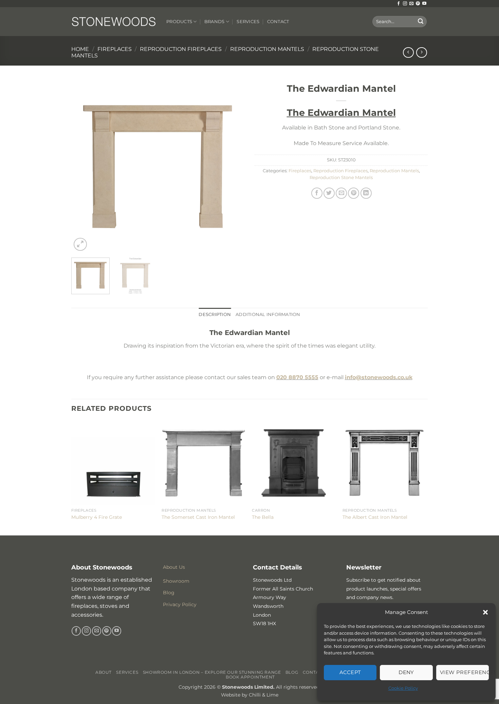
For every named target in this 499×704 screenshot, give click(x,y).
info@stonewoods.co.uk (378, 377)
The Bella (263, 517)
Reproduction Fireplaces (181, 49)
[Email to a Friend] (341, 193)
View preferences (464, 672)
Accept (350, 672)
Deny (406, 672)
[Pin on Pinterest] (353, 193)
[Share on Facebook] (316, 193)
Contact (278, 21)
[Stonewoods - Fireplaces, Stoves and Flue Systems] (113, 21)
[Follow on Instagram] (405, 3)
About (103, 672)
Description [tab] (215, 314)
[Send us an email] (411, 3)
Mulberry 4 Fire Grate (96, 517)
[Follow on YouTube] (424, 3)
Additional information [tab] (268, 314)
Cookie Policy (403, 688)
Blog (291, 672)
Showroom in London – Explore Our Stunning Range (212, 672)
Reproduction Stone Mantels (341, 177)
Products (179, 21)
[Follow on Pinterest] (418, 3)
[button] (485, 612)
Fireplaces (114, 49)
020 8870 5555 (297, 377)
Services (248, 21)
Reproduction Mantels (267, 49)
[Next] (232, 165)
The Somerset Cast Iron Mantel (198, 517)
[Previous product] (421, 52)
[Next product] (408, 52)
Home (80, 49)
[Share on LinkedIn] (366, 193)
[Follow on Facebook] (398, 3)
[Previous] (83, 165)
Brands (214, 21)
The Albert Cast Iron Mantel (375, 517)
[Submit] (420, 22)
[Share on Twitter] (329, 193)
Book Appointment (250, 677)
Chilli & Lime (263, 695)
